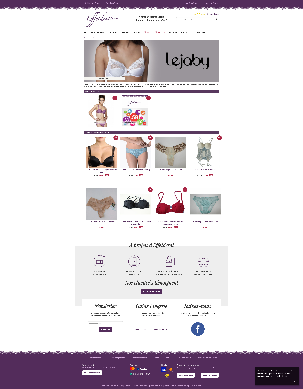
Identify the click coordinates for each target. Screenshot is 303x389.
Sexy (148, 32)
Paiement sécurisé (185, 358)
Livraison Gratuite (94, 3)
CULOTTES (112, 32)
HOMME (137, 32)
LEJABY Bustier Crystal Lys (205, 170)
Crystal (95, 122)
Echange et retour (140, 358)
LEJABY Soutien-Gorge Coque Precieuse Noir (101, 171)
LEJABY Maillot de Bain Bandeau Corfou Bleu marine (136, 223)
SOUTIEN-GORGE (97, 32)
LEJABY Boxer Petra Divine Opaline (101, 222)
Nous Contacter (115, 3)
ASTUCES (125, 32)
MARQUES (173, 32)
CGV (121, 386)
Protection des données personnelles (136, 386)
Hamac (161, 386)
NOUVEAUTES (186, 32)
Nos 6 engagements (162, 358)
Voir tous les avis (150, 292)
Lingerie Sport (169, 386)
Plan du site (154, 386)
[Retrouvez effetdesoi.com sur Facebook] (197, 329)
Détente (198, 386)
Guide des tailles (142, 330)
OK (295, 381)
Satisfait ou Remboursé (207, 358)
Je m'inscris (105, 330)
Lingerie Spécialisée (181, 386)
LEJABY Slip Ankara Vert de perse (205, 222)
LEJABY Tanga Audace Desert (170, 170)
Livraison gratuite (118, 358)
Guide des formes (161, 330)
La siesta (192, 386)
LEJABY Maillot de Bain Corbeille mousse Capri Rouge (170, 223)
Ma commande (95, 358)
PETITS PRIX (202, 32)
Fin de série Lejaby (129, 122)
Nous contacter (91, 373)
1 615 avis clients (212, 14)
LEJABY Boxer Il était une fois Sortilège (136, 170)
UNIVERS (161, 32)
